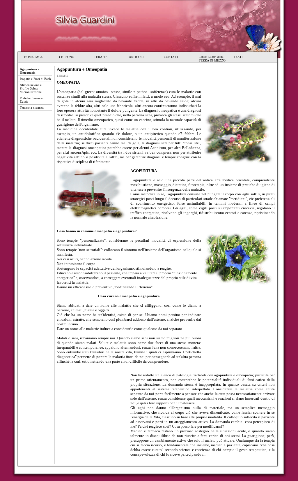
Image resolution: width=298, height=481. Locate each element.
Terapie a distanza (32, 107)
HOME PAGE (33, 57)
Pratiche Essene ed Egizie (32, 99)
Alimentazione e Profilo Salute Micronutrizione (31, 88)
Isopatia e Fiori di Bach (35, 78)
